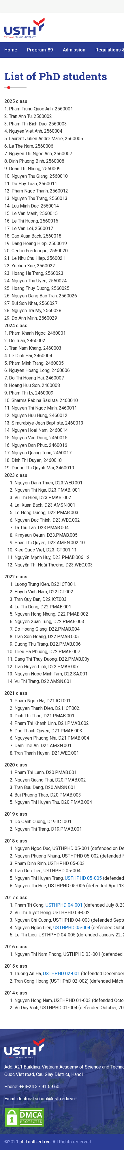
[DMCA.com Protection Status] (24, 1126)
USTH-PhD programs (24, 27)
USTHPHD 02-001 (61, 973)
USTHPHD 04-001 (64, 905)
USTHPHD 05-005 (83, 878)
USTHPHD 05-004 (71, 927)
